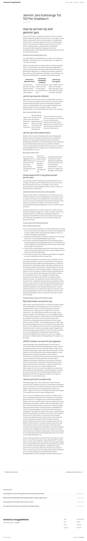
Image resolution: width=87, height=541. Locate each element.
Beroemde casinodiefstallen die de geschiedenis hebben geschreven (25, 498)
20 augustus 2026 (80, 506)
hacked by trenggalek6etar (12, 2)
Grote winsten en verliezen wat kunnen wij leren (18, 502)
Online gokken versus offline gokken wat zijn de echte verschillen (23, 493)
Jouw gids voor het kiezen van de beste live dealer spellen (21, 506)
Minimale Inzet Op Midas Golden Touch (35, 55)
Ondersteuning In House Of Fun (74, 472)
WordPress (82, 537)
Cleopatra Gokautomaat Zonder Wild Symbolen (38, 298)
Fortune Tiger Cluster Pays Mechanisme (35, 223)
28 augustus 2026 (80, 493)
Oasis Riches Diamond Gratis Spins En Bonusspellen (39, 192)
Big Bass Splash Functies (11, 472)
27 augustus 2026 (80, 497)
